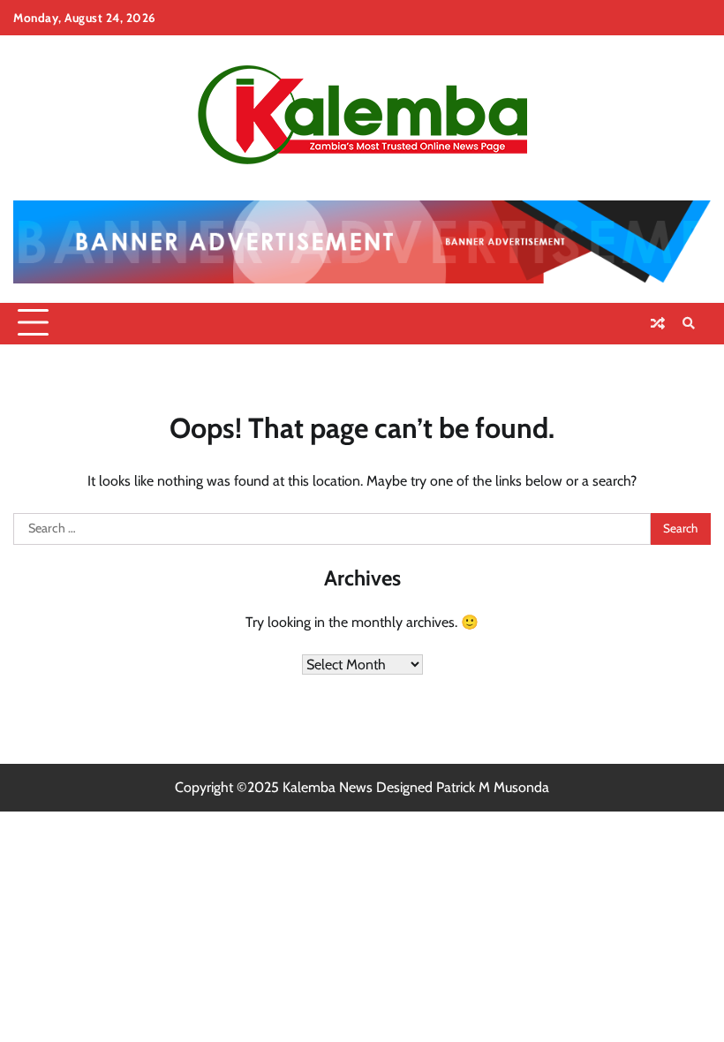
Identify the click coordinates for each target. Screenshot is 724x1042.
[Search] (688, 323)
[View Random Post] (658, 323)
